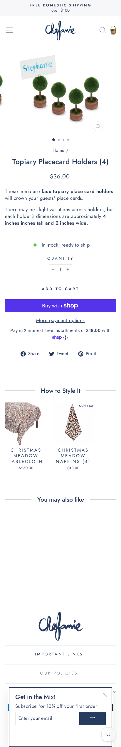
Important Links (59, 654)
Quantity (60, 258)
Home (59, 150)
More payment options (60, 320)
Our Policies (59, 673)
